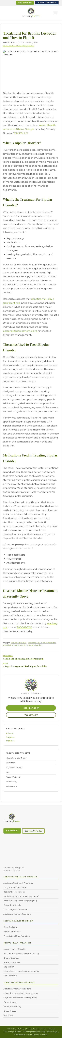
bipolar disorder (18, 643)
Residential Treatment (14, 892)
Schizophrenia (10, 975)
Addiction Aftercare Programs (17, 914)
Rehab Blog (11, 781)
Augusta (10, 737)
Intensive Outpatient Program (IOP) (20, 901)
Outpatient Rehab (12, 905)
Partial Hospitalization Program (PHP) (21, 896)
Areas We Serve (13, 777)
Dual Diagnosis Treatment (18, 46)
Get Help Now (31, 708)
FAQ (8, 772)
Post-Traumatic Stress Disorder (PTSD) (21, 953)
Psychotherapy (10, 1002)
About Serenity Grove (16, 758)
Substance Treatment (21, 1032)
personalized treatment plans (20, 331)
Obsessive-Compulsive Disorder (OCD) (21, 971)
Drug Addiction (10, 927)
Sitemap (44, 1034)
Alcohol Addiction (11, 931)
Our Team (10, 763)
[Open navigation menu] (56, 12)
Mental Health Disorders (14, 949)
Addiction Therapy (38, 1032)
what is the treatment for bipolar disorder (22, 645)
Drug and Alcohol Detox (14, 887)
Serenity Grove (19, 1029)
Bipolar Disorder (11, 958)
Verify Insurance (47, 3)
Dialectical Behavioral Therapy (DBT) (20, 993)
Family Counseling (12, 1006)
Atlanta (9, 733)
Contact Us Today (33, 831)
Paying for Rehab (14, 767)
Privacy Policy (34, 1034)
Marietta (10, 740)
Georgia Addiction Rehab (36, 1029)
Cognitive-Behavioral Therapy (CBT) (20, 997)
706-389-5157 (25, 3)
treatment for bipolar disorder (42, 643)
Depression (8, 967)
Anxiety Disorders (11, 962)
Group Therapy (10, 1011)
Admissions (11, 786)
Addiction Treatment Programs (18, 883)
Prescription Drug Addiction (16, 936)
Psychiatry (8, 1015)
